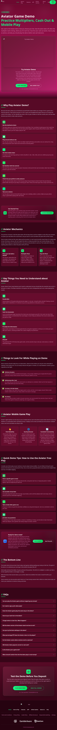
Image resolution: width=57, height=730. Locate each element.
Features (29, 2)
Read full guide (48, 541)
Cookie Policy (24, 715)
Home (17, 2)
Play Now (53, 2)
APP (33, 2)
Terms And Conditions (7, 715)
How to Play (22, 2)
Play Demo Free (20, 688)
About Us (44, 2)
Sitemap (53, 715)
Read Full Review (36, 688)
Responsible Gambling (44, 715)
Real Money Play (35, 85)
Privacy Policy (17, 715)
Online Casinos (37, 2)
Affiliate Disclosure (33, 715)
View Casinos (38, 541)
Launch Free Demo (47, 213)
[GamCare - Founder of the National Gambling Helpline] (39, 721)
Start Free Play (21, 85)
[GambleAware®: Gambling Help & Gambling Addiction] (26, 721)
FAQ (49, 2)
